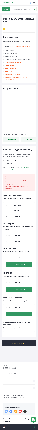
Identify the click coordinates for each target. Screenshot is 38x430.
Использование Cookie (10, 400)
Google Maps (29, 139)
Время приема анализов (13, 62)
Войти (34, 3)
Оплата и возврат (19, 395)
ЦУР (21, 397)
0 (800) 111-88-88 (9, 368)
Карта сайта (7, 395)
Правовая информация (10, 397)
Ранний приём (9, 65)
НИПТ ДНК (8, 71)
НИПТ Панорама (10, 68)
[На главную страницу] (7, 3)
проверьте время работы (21, 46)
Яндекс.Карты (11, 139)
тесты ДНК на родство (13, 74)
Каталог (6, 9)
